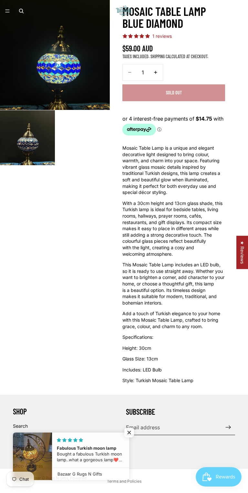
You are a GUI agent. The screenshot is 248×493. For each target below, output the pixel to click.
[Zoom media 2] (27, 137)
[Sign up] (228, 427)
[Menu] (7, 11)
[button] (129, 432)
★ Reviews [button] (242, 252)
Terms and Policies (124, 481)
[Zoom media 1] (55, 55)
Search (20, 426)
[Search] (21, 11)
